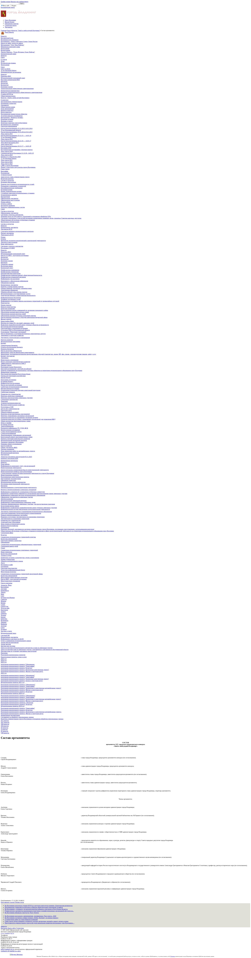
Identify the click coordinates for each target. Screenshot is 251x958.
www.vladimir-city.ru (7, 933)
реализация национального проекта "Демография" (18, 666)
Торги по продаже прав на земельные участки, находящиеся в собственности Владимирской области (34, 649)
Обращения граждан (11, 23)
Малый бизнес (9, 22)
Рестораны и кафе (7, 565)
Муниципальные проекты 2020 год (12, 693)
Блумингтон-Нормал (8, 597)
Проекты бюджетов (7, 349)
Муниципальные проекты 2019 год (12, 706)
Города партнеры (6, 583)
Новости (4, 36)
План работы (5, 464)
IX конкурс (4, 731)
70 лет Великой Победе (8, 70)
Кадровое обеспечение (8, 182)
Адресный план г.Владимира (10, 522)
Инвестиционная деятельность (11, 468)
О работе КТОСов (7, 94)
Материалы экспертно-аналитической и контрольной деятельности (23, 240)
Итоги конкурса (6, 112)
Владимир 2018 (6, 148)
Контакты (4, 81)
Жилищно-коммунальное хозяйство (13, 405)
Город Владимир (10, 20)
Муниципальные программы (10, 341)
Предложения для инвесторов (11, 478)
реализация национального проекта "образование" (18, 675)
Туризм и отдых (6, 555)
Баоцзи (3, 617)
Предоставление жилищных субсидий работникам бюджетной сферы (24, 317)
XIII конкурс (5, 724)
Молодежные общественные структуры (14, 577)
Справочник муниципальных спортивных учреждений (19, 550)
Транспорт (4, 401)
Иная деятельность (7, 244)
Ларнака (3, 622)
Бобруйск (4, 619)
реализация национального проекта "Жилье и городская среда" (22, 671)
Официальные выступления (10, 200)
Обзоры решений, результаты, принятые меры (16, 288)
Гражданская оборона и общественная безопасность (18, 295)
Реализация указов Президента (11, 367)
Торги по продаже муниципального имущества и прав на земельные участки (26, 648)
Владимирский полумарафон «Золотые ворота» (17, 149)
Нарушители (5, 454)
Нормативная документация (10, 715)
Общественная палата (8, 96)
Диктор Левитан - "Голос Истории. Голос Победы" (18, 52)
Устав (3, 61)
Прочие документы (7, 233)
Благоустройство (6, 446)
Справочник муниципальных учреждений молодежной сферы (22, 574)
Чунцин (3, 615)
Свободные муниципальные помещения (14, 387)
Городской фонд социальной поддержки (14, 328)
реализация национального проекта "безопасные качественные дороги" (25, 679)
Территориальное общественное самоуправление (17, 88)
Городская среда (6, 410)
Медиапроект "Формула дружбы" (12, 117)
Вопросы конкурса (7, 110)
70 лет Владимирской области (11, 130)
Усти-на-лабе (5, 608)
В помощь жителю (7, 424)
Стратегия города (10, 25)
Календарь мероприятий (9, 539)
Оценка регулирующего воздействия (13, 376)
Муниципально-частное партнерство (13, 482)
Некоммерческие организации (11, 72)
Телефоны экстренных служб (10, 299)
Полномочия (5, 173)
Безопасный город (7, 268)
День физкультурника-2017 (10, 142)
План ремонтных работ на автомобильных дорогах (18, 451)
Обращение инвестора (8, 480)
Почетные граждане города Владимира (14, 123)
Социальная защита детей (9, 546)
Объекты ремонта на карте (10, 412)
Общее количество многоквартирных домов (15, 421)
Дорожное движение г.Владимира (12, 442)
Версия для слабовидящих (19, 1)
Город (9, 30)
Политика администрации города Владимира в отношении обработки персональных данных (32, 719)
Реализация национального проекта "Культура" (17, 691)
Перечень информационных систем (13, 207)
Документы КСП (6, 229)
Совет (3, 209)
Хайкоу (3, 612)
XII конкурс (5, 726)
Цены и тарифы (6, 423)
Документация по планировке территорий (15, 518)
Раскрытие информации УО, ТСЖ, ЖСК (14, 428)
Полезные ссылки (7, 87)
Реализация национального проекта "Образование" (18, 684)
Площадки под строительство (11, 394)
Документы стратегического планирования (15, 337)
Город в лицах (5, 69)
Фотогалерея (5, 48)
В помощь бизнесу (7, 381)
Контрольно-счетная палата (10, 222)
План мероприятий (7, 109)
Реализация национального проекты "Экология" (17, 702)
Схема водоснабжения (8, 433)
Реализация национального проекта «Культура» (17, 710)
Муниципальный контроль (10, 453)
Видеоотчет (5, 85)
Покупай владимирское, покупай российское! (16, 369)
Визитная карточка (7, 178)
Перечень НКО (6, 76)
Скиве (3, 604)
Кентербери (5, 587)
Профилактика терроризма (10, 272)
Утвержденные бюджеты (9, 345)
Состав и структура (7, 180)
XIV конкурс (5, 722)
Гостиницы (4, 566)
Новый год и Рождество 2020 (10, 157)
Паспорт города (6, 365)
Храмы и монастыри (8, 559)
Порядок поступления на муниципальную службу (17, 184)
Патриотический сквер (8, 54)
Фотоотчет (4, 83)
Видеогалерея (5, 50)
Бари (2, 594)
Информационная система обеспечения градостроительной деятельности (25, 509)
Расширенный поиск (8, 7)
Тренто (3, 592)
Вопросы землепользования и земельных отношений (18, 489)
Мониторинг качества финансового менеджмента (17, 352)
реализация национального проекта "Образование (18, 664)
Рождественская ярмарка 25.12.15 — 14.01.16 (16, 135)
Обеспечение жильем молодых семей (13, 314)
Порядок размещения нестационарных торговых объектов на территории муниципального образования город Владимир (41, 370)
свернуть (4, 926)
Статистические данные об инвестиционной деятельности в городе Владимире (27, 473)
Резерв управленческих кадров (11, 191)
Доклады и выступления (9, 242)
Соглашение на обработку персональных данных (17, 717)
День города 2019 (7, 155)
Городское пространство (9, 568)
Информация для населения (10, 279)
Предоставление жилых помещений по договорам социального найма (24, 310)
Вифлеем (4, 624)
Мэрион (3, 601)
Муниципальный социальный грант (13, 78)
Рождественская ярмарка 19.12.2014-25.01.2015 (16, 132)
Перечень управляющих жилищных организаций (17, 416)
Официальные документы (9, 198)
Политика (172, 956)
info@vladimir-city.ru (7, 949)
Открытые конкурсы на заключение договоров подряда (19, 417)
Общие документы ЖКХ (9, 447)
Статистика (20, 928)
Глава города (5, 169)
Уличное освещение (7, 449)
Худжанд (4, 629)
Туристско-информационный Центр (13, 570)
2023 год (4, 662)
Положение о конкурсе (8, 103)
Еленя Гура (4, 606)
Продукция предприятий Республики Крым (15, 374)
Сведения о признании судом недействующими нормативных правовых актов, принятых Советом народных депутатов (41, 218)
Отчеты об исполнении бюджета (12, 347)
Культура (4, 535)
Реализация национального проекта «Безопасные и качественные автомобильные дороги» (31, 712)
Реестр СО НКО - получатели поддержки (15, 255)
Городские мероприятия (9, 126)
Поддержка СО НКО (8, 248)
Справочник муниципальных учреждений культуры (18, 537)
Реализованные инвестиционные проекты (15, 477)
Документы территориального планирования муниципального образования (26, 511)
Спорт (3, 548)
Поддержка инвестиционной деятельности (15, 484)
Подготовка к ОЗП (7, 407)
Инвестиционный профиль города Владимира (16, 471)
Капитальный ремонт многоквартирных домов (16, 437)
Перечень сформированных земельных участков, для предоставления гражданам (28, 504)
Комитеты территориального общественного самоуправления (21, 92)
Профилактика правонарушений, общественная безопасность (21, 275)
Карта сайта (12, 928)
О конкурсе (4, 100)
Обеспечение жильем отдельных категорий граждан (18, 315)
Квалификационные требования (11, 188)
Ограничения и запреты (9, 195)
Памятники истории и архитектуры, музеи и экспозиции (20, 557)
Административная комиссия (10, 403)
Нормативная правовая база (10, 91)
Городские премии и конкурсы (11, 540)
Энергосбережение (7, 426)
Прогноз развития (7, 340)
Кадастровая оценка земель (10, 506)
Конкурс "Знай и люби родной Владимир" (26, 30)
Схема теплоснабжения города (11, 431)
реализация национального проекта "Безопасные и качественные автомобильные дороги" (31, 699)
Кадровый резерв (6, 189)
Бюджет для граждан (8, 356)
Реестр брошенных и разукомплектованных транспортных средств (23, 333)
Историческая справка (8, 63)
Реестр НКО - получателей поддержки (14, 579)
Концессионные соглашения (10, 430)
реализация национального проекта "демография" (17, 677)
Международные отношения (10, 581)
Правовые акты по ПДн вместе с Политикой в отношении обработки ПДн (26, 216)
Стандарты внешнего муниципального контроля (17, 231)
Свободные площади (8, 392)
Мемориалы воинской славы (10, 47)
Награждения (5, 197)
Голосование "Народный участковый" (13, 332)
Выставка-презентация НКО (10, 80)
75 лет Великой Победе (8, 158)
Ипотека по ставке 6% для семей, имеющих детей (17, 323)
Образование (5, 542)
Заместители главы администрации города (15, 177)
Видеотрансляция (7, 266)
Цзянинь (4, 613)
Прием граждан (6, 305)
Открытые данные (7, 264)
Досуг (3, 563)
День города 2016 (7, 139)
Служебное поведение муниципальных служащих (18, 193)
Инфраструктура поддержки (10, 383)
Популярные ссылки (8, 902)
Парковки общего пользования (11, 444)
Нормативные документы (9, 227)
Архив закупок (6, 644)
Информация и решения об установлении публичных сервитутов (23, 492)
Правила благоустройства (9, 526)
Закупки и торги (6, 631)
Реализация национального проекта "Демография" (18, 686)
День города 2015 (7, 134)
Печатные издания (7, 119)
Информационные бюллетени (11, 297)
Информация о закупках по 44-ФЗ (12, 639)
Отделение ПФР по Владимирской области (15, 330)
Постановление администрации (11, 101)
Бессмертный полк (7, 38)
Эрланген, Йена (6, 585)
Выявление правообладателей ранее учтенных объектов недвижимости (25, 325)
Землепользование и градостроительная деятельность (19, 487)
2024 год (4, 660)
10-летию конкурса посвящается (11, 116)
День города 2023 (7, 164)
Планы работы (6, 202)
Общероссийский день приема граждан (14, 292)
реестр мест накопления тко (10, 409)
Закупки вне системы (8, 646)
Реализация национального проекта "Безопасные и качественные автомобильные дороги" (31, 688)
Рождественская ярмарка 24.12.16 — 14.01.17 (16, 141)
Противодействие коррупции (10, 273)
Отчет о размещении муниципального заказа (16, 641)
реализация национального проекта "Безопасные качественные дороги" (25, 670)
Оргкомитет (5, 105)
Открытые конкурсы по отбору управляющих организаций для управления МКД (28, 419)
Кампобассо (5, 590)
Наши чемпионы (6, 552)
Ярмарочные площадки (8, 372)
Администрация (6, 175)
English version (5, 1)
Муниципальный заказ (8, 633)
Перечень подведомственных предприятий (15, 414)
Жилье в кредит (6, 319)
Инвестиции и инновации (9, 360)
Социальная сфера (7, 533)
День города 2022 (7, 162)
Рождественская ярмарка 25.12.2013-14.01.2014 (16, 128)
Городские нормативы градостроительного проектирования (21, 513)
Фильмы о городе (7, 121)
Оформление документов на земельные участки (17, 497)
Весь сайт (6, 5)
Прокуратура (5, 303)
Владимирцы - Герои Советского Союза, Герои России (19, 41)
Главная (3, 30)
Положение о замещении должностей (13, 186)
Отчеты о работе (6, 204)
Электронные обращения (9, 290)
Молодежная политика (8, 572)
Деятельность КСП (7, 235)
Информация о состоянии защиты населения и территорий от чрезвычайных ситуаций (30, 301)
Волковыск (4, 620)
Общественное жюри (8, 107)
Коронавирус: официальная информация (14, 281)
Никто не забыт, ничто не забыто (12, 43)
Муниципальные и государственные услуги (15, 294)
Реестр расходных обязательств (11, 351)
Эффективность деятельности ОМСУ (13, 363)
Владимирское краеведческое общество (14, 114)
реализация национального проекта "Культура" (16, 668)
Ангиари (4, 589)
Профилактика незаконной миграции (13, 277)
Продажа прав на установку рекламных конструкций (18, 651)
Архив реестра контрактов (10, 642)
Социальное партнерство (9, 399)
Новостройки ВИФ (7, 321)
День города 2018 (7, 151)
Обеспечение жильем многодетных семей (15, 312)
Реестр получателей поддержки (11, 385)
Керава (3, 603)
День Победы (9, 32)
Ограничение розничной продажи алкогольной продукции (20, 390)
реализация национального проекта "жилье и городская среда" (22, 681)
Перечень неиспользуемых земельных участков (17, 398)
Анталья (3, 626)
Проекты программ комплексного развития (15, 439)
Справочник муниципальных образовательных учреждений (21, 544)
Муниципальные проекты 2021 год (12, 682)
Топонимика (5, 527)
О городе (4, 59)
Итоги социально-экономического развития (15, 362)
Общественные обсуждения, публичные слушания (18, 220)
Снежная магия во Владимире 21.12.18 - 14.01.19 (17, 153)
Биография (4, 171)
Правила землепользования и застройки (14, 515)
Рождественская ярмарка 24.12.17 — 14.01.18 (16, 146)
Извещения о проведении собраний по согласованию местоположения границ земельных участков (34, 493)
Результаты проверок (8, 205)
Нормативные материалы (9, 460)
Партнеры (4, 653)
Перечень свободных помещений (12, 396)
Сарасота (4, 599)
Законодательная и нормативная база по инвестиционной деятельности (25, 470)
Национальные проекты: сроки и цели (14, 657)
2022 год (4, 673)
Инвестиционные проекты (10, 475)
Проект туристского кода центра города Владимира (18, 167)
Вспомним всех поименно (9, 40)
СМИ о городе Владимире (9, 165)
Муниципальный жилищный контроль (14, 440)
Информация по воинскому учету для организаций (18, 466)
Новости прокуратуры (8, 307)
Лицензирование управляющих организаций (16, 435)
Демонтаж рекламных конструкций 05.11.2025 (16, 457)
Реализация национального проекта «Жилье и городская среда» (22, 713)
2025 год (4, 659)
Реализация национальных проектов (13, 655)
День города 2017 (7, 144)
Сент (2, 596)
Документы (8, 27)
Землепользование (7, 499)
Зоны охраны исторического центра (13, 524)
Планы (3, 237)
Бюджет (3, 343)
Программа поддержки (8, 380)
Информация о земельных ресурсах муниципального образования (23, 495)
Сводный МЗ (5, 635)
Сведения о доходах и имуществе (12, 215)
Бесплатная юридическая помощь (12, 326)
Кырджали (4, 610)
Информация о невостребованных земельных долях (18, 502)
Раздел (14, 5)
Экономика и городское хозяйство (12, 335)
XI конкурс (4, 728)
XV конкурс (5, 720)
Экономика (4, 358)
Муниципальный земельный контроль (13, 500)
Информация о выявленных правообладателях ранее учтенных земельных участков (29, 507)
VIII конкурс (5, 733)
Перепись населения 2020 (9, 458)
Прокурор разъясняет (8, 308)
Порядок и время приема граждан (12, 286)
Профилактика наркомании (10, 270)
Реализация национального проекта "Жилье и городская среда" (22, 690)
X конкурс (4, 729)
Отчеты (3, 239)
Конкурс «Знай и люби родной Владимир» (15, 98)
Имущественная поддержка (10, 388)
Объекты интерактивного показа (12, 561)
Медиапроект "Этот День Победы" (12, 45)
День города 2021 (7, 160)
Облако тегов (19, 902)
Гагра (3, 627)
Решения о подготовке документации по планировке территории (23, 517)
